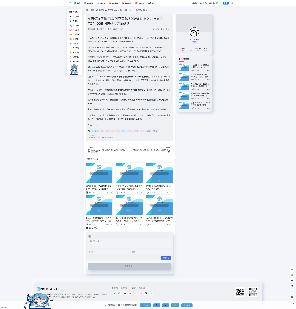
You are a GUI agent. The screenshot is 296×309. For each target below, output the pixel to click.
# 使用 (148, 131)
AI (130, 38)
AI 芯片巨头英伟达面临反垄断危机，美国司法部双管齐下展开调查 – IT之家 (200, 85)
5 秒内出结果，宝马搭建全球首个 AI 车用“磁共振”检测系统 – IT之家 (99, 187)
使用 (102, 70)
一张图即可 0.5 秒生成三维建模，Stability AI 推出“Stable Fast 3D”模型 (200, 66)
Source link (93, 125)
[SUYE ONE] (46, 289)
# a (102, 131)
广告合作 (133, 288)
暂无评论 (93, 228)
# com (130, 131)
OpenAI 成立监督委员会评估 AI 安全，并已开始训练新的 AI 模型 (98, 219)
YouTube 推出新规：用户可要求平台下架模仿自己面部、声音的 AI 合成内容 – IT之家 (159, 219)
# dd (136, 131)
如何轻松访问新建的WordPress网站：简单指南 (159, 187)
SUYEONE (119, 29)
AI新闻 (92, 10)
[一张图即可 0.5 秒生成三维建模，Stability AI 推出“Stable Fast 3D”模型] (184, 67)
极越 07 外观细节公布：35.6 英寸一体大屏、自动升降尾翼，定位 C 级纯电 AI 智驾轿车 (200, 75)
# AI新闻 (95, 131)
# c (118, 131)
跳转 (112, 115)
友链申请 (115, 288)
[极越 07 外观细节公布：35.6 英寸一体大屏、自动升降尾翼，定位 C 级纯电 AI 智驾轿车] (184, 77)
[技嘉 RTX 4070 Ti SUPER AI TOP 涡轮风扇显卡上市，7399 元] (184, 105)
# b (113, 131)
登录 (225, 3)
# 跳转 (155, 131)
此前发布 (117, 38)
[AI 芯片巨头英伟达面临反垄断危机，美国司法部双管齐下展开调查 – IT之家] (184, 86)
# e (142, 131)
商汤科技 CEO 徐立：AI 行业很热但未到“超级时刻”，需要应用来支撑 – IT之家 (129, 219)
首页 (87, 10)
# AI (107, 131)
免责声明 (124, 288)
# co (123, 131)
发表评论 (166, 258)
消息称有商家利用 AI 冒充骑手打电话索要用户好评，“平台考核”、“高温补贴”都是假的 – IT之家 (200, 94)
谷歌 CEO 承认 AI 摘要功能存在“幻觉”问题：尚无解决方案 (129, 187)
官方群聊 (187, 305)
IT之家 (90, 38)
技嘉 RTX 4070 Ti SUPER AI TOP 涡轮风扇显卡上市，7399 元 (200, 104)
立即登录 (145, 305)
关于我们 (142, 288)
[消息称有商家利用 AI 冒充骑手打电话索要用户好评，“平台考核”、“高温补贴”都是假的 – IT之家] (184, 96)
